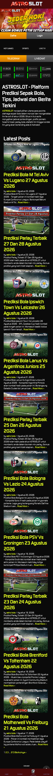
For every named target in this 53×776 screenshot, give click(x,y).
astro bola (10, 191)
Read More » (23, 202)
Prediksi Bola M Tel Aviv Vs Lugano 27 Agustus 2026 (26, 180)
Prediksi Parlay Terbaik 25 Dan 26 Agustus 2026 (25, 425)
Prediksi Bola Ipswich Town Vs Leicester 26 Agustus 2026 (24, 307)
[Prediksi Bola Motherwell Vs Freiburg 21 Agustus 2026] (26, 701)
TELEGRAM (13, 58)
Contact (20, 774)
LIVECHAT (39, 58)
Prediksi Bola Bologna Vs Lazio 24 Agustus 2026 (24, 484)
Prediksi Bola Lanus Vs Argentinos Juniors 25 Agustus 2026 (25, 366)
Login (40, 35)
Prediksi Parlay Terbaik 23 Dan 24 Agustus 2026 (25, 601)
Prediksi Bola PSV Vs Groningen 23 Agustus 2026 (25, 542)
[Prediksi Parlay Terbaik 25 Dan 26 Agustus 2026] (26, 404)
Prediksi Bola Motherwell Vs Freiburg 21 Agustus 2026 (26, 722)
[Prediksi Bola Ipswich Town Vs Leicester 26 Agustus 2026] (26, 284)
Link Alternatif (33, 774)
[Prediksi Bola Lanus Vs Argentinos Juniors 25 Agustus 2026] (26, 345)
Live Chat (46, 774)
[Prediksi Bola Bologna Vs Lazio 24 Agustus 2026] (26, 462)
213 (13, 752)
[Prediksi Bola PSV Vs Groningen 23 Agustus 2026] (26, 521)
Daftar (13, 35)
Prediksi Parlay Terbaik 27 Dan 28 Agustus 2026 (25, 243)
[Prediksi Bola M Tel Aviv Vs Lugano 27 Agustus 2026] (26, 157)
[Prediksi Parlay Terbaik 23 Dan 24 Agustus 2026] (26, 580)
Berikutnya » (20, 752)
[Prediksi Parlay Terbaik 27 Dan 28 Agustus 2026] (26, 220)
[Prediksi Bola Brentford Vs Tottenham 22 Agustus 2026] (26, 639)
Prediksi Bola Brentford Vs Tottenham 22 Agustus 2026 (25, 660)
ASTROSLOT (7, 110)
